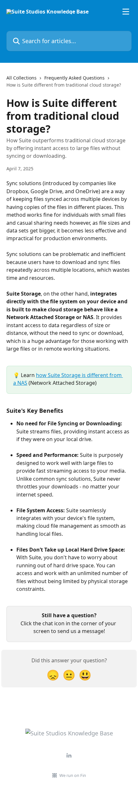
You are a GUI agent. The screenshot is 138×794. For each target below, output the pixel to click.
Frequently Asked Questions (74, 78)
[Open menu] (126, 11)
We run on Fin (72, 775)
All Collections (21, 78)
